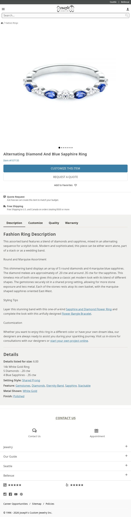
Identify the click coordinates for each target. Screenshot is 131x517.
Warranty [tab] (71, 223)
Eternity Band (55, 385)
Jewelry (8, 447)
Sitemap (36, 503)
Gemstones (23, 385)
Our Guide (10, 456)
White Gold (30, 391)
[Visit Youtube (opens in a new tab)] (16, 494)
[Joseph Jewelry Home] (2, 23)
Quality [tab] (54, 223)
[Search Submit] (126, 15)
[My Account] (127, 9)
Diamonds (38, 385)
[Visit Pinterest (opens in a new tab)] (22, 494)
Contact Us (66, 418)
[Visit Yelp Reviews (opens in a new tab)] (97, 485)
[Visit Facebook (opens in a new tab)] (11, 494)
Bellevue (8, 475)
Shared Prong (31, 380)
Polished (18, 396)
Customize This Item (65, 168)
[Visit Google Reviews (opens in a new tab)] (34, 485)
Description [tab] (14, 223)
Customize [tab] (35, 223)
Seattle (7, 466)
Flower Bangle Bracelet (76, 314)
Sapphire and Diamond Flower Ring (89, 309)
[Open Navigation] (3, 9)
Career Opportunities (15, 503)
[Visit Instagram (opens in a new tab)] (5, 494)
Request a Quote (65, 177)
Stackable (84, 385)
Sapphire (71, 385)
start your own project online (69, 341)
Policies (50, 503)
